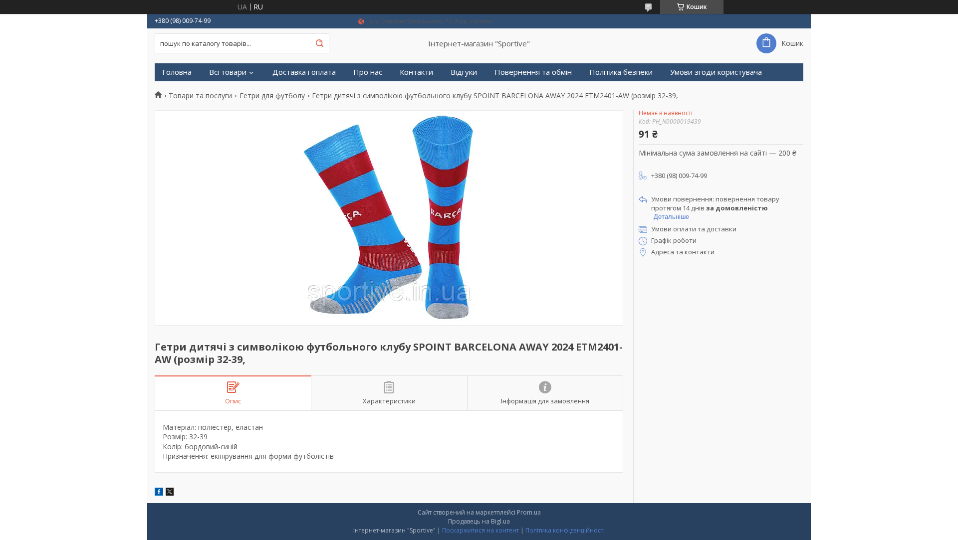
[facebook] (159, 493)
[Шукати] (319, 43)
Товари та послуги (200, 95)
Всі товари (227, 72)
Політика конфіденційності (565, 530)
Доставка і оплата (304, 72)
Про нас (367, 72)
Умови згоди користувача (716, 72)
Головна (177, 72)
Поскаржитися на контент (480, 530)
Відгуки (464, 72)
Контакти (416, 72)
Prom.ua (529, 512)
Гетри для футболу (272, 95)
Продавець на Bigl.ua (479, 521)
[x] (170, 493)
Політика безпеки (621, 72)
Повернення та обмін (533, 72)
